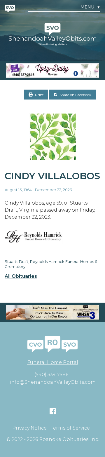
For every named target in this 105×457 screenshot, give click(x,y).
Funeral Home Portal (52, 362)
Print (39, 95)
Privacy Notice (29, 428)
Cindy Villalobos (52, 176)
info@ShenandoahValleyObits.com (53, 382)
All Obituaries (21, 276)
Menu (90, 7)
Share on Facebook (75, 95)
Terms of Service (70, 428)
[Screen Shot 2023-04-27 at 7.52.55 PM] (52, 70)
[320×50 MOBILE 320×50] (52, 312)
